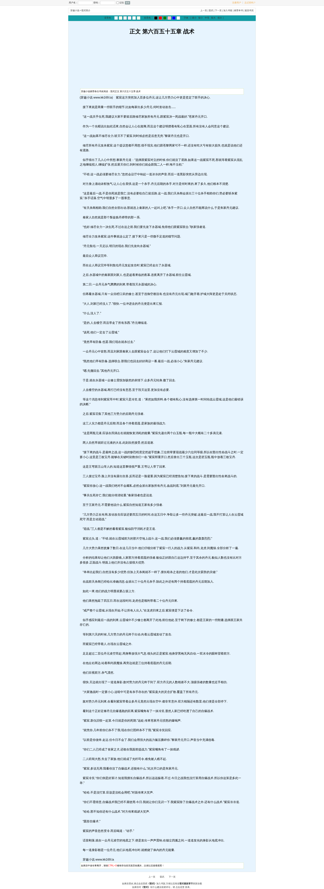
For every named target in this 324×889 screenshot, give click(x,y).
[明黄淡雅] (120, 18)
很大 (220, 17)
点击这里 (180, 887)
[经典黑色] (156, 18)
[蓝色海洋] (174, 18)
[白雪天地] (134, 18)
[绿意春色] (138, 18)
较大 (213, 17)
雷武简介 (85, 10)
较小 (200, 17)
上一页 (203, 10)
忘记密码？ (250, 2)
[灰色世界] (125, 18)
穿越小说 (74, 10)
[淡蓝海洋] (116, 18)
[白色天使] (178, 18)
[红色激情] (160, 18)
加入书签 (227, 10)
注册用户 (236, 2)
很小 (194, 17)
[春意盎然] (164, 18)
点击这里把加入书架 (150, 883)
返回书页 (249, 10)
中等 (207, 17)
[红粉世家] (129, 18)
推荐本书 (238, 10)
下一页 (218, 10)
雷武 (211, 10)
